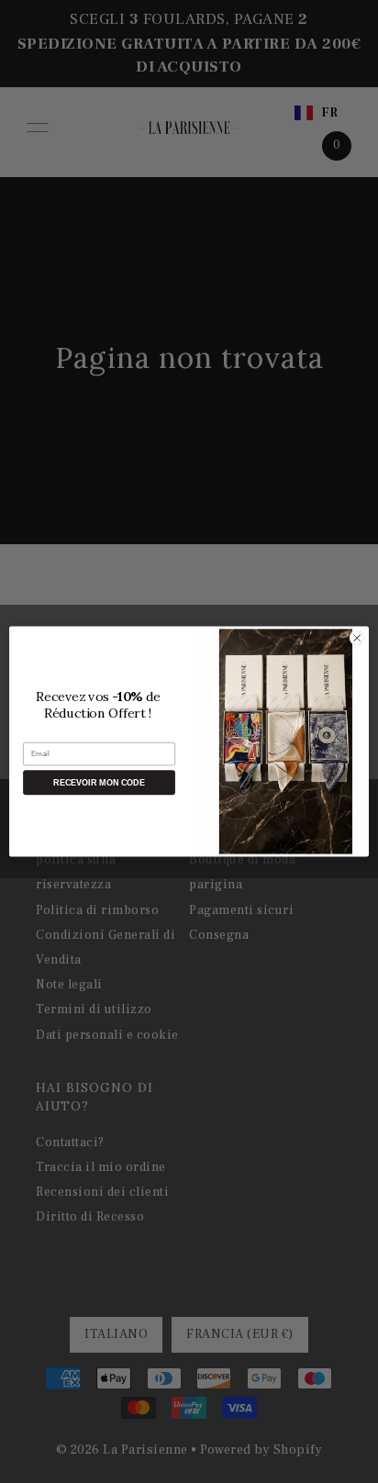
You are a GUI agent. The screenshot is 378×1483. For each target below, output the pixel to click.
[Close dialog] (357, 638)
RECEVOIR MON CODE (98, 782)
